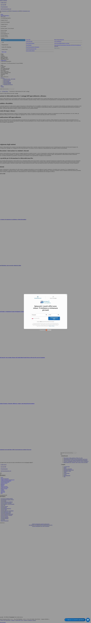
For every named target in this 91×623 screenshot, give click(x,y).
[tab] (38, 297)
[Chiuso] (66, 294)
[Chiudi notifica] (66, 620)
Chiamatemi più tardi (54, 318)
